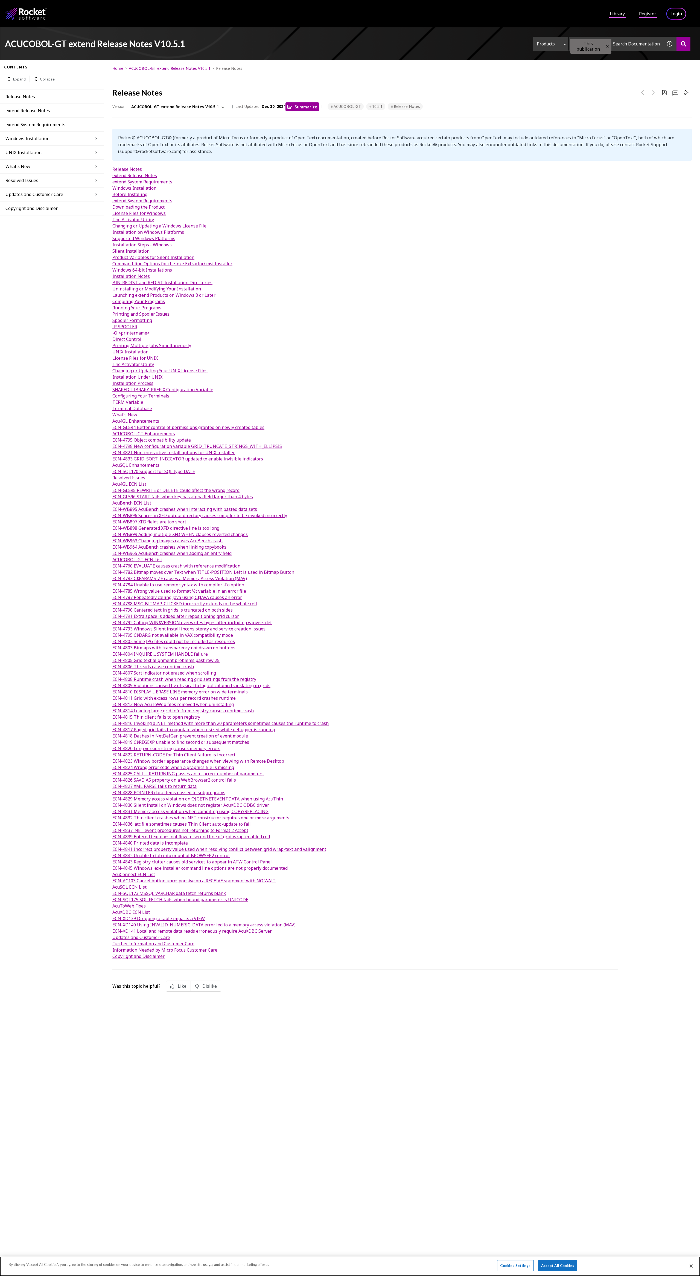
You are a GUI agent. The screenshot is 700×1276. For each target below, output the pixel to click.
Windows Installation (27, 139)
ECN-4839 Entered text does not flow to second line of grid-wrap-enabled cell (191, 837)
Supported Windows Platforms (143, 238)
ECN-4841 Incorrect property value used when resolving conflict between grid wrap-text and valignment (219, 849)
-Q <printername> (131, 333)
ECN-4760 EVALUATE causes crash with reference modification (176, 566)
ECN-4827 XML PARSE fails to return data (154, 786)
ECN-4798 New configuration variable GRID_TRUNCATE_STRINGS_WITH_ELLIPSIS (197, 446)
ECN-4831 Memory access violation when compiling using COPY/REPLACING (190, 811)
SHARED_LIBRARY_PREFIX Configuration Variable (162, 390)
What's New (17, 166)
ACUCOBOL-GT (347, 106)
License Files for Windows (139, 213)
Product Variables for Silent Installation (153, 257)
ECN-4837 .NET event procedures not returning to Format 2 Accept (180, 830)
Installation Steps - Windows (142, 245)
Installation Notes (131, 276)
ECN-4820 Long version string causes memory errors (166, 748)
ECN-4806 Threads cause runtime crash (153, 667)
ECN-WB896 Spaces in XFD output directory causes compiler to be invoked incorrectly (199, 515)
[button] (607, 46)
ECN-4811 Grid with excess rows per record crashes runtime (174, 698)
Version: (119, 106)
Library (617, 14)
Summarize (305, 106)
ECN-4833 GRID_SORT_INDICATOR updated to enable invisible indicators (187, 459)
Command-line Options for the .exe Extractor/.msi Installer (172, 264)
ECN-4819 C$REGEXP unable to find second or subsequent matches (180, 742)
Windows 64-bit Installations (142, 270)
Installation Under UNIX (137, 377)
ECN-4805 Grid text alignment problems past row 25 (166, 660)
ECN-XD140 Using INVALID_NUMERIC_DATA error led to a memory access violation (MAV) (204, 925)
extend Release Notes (27, 111)
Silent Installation (131, 251)
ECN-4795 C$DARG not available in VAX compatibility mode (172, 635)
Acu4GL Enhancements (135, 421)
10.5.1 (377, 106)
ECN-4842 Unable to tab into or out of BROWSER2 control (171, 855)
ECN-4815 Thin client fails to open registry (156, 717)
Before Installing (129, 194)
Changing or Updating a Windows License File (159, 226)
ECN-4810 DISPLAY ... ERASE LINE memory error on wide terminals (180, 692)
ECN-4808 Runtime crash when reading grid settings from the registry (184, 679)
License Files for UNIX (135, 358)
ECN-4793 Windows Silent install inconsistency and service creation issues (189, 629)
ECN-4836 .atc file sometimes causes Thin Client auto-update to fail (181, 824)
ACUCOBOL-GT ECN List (137, 560)
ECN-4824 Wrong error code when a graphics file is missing (173, 767)
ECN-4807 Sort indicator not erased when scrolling (164, 673)
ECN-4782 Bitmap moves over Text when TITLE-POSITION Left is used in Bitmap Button (203, 572)
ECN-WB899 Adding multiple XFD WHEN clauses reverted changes (180, 534)
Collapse (47, 79)
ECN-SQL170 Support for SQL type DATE (153, 471)
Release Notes (20, 97)
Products (546, 44)
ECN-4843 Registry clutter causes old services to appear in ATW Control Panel (192, 862)
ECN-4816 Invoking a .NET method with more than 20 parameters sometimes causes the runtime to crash (220, 723)
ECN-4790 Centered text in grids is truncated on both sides (172, 610)
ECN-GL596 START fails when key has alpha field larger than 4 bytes (182, 497)
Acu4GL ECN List (129, 484)
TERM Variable (127, 402)
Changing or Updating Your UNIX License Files (160, 371)
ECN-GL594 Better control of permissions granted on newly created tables (188, 427)
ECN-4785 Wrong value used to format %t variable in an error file (179, 591)
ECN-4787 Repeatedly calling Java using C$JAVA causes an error (177, 597)
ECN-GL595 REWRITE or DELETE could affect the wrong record (176, 490)
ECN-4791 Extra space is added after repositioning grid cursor (175, 616)
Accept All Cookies (557, 1265)
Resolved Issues (21, 180)
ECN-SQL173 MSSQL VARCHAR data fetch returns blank (169, 893)
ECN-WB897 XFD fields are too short (149, 522)
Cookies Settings (515, 1265)
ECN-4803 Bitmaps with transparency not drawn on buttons (173, 648)
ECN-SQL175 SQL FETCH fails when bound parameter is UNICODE (180, 900)
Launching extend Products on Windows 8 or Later (163, 295)
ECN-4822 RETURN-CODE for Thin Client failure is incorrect (173, 755)
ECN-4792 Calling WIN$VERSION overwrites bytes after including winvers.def (192, 623)
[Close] (691, 1266)
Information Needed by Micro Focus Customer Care (164, 950)
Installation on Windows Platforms (148, 232)
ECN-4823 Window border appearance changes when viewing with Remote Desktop (198, 761)
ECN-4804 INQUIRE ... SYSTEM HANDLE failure (160, 654)
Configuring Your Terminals (140, 396)
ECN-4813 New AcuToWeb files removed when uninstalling (173, 704)
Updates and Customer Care (34, 194)
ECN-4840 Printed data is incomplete (150, 843)
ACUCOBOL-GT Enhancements (143, 434)
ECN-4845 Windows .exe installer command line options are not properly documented (200, 868)
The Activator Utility (133, 220)
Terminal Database (132, 408)
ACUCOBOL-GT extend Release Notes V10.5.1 (170, 68)
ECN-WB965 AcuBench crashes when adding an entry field (172, 553)
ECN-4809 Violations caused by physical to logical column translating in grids (191, 685)
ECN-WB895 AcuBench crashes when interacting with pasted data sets (184, 509)
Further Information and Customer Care (153, 944)
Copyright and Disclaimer (31, 208)
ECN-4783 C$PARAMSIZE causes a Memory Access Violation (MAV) (179, 578)
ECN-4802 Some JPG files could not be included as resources (173, 641)
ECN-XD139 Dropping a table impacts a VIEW (158, 918)
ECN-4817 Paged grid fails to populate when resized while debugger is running (193, 730)
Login (676, 14)
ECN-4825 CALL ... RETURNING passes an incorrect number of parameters (188, 774)
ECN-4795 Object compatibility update (151, 440)
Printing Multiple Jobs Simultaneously (151, 345)
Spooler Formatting (132, 320)
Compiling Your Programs (138, 301)
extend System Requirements (35, 125)
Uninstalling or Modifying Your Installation (156, 289)
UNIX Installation (23, 152)
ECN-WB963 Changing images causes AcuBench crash (167, 541)
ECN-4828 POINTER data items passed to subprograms (168, 793)
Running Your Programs (136, 308)
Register (647, 14)
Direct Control (126, 339)
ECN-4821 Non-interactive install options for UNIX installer (173, 453)
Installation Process (132, 383)
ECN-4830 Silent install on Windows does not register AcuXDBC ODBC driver (190, 805)
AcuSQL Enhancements (135, 465)
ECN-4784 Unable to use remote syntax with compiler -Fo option (178, 585)
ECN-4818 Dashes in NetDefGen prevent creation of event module (180, 736)
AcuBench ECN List (131, 503)
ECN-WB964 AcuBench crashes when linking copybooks (169, 547)
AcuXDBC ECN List (131, 912)
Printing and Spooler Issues (141, 314)
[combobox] (616, 44)
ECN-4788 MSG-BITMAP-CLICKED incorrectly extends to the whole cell (184, 604)
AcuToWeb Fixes (129, 906)
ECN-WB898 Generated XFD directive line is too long (165, 528)
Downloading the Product (138, 207)
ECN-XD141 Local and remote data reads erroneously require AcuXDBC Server (192, 931)
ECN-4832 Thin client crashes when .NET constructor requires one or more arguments (200, 818)
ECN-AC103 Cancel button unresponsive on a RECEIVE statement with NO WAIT (194, 881)
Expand (19, 79)
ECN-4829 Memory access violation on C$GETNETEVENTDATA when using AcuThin (197, 799)
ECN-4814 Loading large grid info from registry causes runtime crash (183, 711)
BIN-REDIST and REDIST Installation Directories (162, 283)
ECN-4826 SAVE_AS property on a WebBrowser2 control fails (174, 780)
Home (117, 68)
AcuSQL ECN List (129, 887)
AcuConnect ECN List (133, 874)
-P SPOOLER (124, 327)
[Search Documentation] (683, 44)
